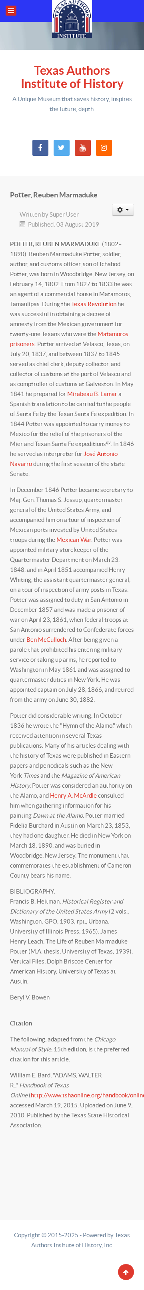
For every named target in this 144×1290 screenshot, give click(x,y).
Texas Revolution (93, 304)
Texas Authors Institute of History (72, 77)
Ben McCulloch (46, 639)
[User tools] (123, 210)
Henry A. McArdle (73, 795)
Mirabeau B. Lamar (92, 393)
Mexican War (73, 539)
